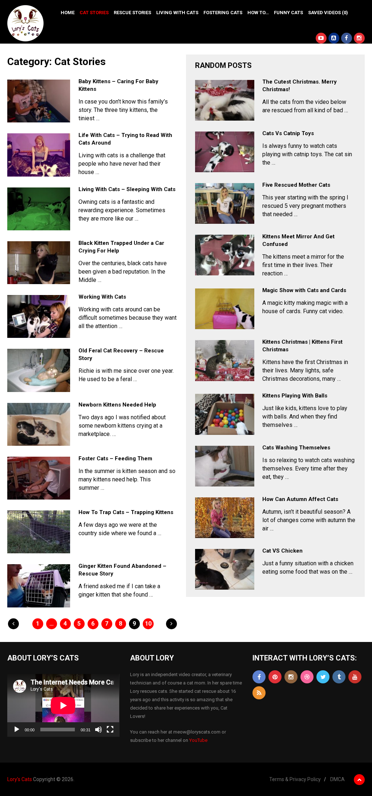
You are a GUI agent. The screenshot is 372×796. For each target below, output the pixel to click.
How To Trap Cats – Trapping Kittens (125, 512)
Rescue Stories (132, 12)
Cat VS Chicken (282, 550)
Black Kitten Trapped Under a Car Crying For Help (121, 247)
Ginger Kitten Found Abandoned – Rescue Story (122, 570)
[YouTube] (354, 676)
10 (148, 623)
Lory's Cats (19, 779)
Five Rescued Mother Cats (296, 185)
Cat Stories (94, 12)
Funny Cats (288, 12)
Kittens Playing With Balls (294, 395)
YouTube (198, 740)
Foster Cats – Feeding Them (115, 458)
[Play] (16, 729)
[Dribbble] (307, 676)
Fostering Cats (222, 12)
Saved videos (328, 12)
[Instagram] (291, 676)
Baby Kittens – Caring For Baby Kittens (118, 85)
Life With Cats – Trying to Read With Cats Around (125, 139)
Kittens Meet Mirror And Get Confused (298, 240)
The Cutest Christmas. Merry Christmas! (299, 85)
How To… (258, 12)
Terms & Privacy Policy (295, 779)
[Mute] (98, 729)
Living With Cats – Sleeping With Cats (126, 189)
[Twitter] (322, 676)
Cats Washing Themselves (296, 447)
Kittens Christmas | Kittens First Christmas (302, 346)
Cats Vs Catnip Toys (288, 133)
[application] (63, 705)
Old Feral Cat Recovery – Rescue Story (121, 354)
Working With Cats (102, 297)
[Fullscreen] (110, 729)
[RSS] (259, 692)
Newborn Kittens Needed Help (117, 404)
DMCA (337, 779)
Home (67, 12)
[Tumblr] (338, 676)
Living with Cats (177, 12)
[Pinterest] (275, 676)
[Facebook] (259, 676)
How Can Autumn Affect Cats (300, 499)
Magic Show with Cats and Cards (304, 290)
